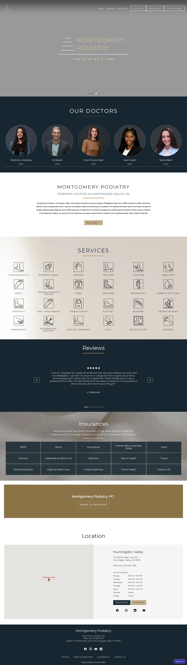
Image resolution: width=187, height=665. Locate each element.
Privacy (65, 657)
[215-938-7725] (138, 10)
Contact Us (122, 8)
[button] (49, 580)
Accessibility (103, 657)
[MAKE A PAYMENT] (174, 10)
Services (110, 8)
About (101, 8)
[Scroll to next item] (150, 380)
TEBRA (102, 662)
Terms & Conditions (83, 657)
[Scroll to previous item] (37, 380)
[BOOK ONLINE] (155, 10)
